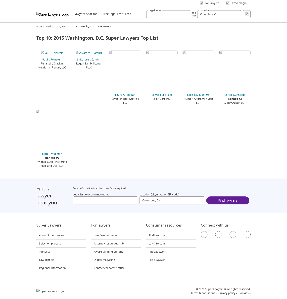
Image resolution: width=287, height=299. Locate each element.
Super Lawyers (48, 225)
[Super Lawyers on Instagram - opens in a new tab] (218, 234)
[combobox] (168, 14)
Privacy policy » (227, 293)
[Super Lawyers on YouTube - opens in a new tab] (233, 234)
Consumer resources (164, 225)
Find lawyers (227, 200)
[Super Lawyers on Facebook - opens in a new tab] (204, 234)
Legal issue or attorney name (91, 194)
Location (205, 10)
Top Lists (49, 26)
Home (39, 26)
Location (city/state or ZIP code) (159, 194)
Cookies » (245, 293)
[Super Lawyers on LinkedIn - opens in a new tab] (247, 234)
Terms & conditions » (204, 293)
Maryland (61, 26)
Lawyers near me (85, 14)
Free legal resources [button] (117, 14)
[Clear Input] (186, 14)
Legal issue (155, 10)
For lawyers (101, 225)
